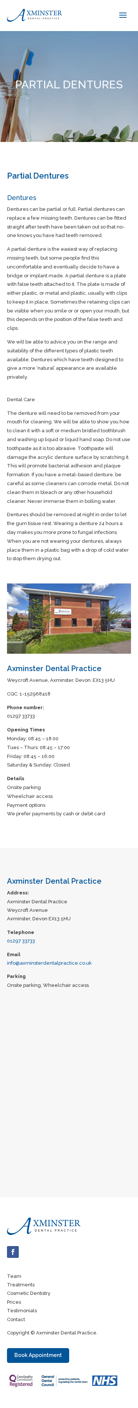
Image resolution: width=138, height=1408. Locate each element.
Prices (14, 1302)
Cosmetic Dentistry (28, 1293)
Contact (16, 1319)
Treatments (21, 1284)
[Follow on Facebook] (13, 1252)
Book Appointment (38, 1355)
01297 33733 (21, 941)
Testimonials (22, 1310)
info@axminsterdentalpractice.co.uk (49, 963)
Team (14, 1276)
